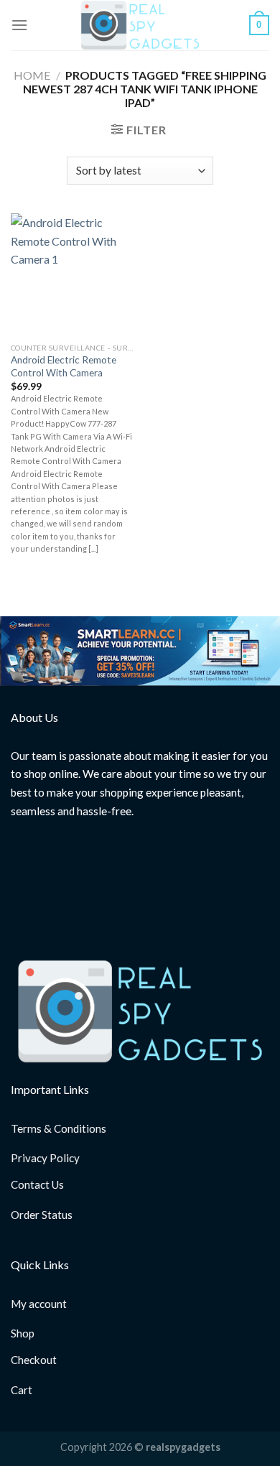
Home (32, 75)
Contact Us (37, 1184)
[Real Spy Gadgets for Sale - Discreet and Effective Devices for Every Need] (140, 25)
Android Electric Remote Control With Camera (63, 366)
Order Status (42, 1214)
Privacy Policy (45, 1157)
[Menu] (19, 24)
